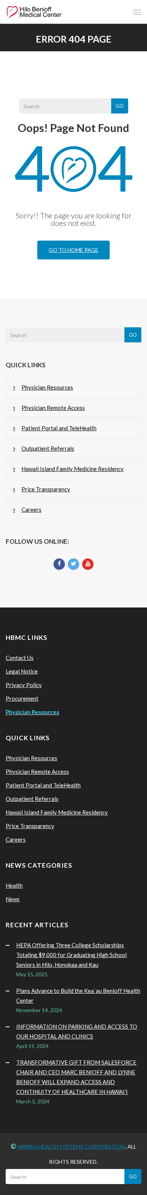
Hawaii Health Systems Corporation (71, 1146)
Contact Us (20, 657)
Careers (31, 509)
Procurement (22, 698)
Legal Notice (22, 671)
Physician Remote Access (53, 407)
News (13, 899)
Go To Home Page (73, 250)
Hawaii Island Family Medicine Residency (72, 468)
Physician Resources (47, 387)
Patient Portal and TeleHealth (58, 428)
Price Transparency (45, 489)
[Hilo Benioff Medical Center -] (34, 11)
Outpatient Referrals (47, 448)
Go (120, 106)
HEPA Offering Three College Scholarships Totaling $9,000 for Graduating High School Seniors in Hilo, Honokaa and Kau (71, 955)
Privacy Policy (24, 684)
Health (14, 885)
